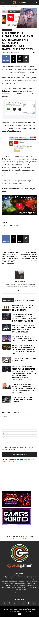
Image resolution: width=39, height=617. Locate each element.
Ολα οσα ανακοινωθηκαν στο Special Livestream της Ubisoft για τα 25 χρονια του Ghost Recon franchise (24, 317)
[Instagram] (9, 603)
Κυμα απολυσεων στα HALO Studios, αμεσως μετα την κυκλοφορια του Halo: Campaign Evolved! (23, 328)
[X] (34, 603)
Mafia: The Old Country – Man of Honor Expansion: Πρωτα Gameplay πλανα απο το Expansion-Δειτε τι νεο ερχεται (24, 349)
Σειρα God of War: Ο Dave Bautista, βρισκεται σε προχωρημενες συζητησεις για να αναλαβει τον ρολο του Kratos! (24, 388)
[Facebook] (4, 603)
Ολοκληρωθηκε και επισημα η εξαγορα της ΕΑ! (24, 359)
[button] (3, 2)
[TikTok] (24, 603)
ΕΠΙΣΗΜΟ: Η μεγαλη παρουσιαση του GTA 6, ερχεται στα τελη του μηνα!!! (24, 338)
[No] (37, 611)
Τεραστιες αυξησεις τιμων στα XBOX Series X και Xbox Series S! (23, 399)
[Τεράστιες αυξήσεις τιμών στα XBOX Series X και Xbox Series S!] (6, 399)
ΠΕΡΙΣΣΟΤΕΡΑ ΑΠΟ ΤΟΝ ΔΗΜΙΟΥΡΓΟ (24, 300)
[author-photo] (19, 279)
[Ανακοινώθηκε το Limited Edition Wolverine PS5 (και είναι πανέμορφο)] (6, 308)
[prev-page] (3, 406)
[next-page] (6, 406)
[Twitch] (29, 603)
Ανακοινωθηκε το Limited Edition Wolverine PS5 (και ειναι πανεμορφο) (23, 308)
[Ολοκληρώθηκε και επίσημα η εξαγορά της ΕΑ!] (6, 360)
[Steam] (19, 603)
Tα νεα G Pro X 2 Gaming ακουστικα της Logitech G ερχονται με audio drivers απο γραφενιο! (28, 256)
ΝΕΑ (8, 6)
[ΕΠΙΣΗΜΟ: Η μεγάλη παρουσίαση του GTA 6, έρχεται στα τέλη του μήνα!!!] (6, 338)
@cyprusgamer (19, 538)
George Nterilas (8, 52)
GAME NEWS (14, 6)
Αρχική (3, 6)
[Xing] (19, 291)
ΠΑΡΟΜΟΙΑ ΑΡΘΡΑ (8, 300)
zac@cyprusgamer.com (23, 593)
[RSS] (14, 603)
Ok (19, 614)
